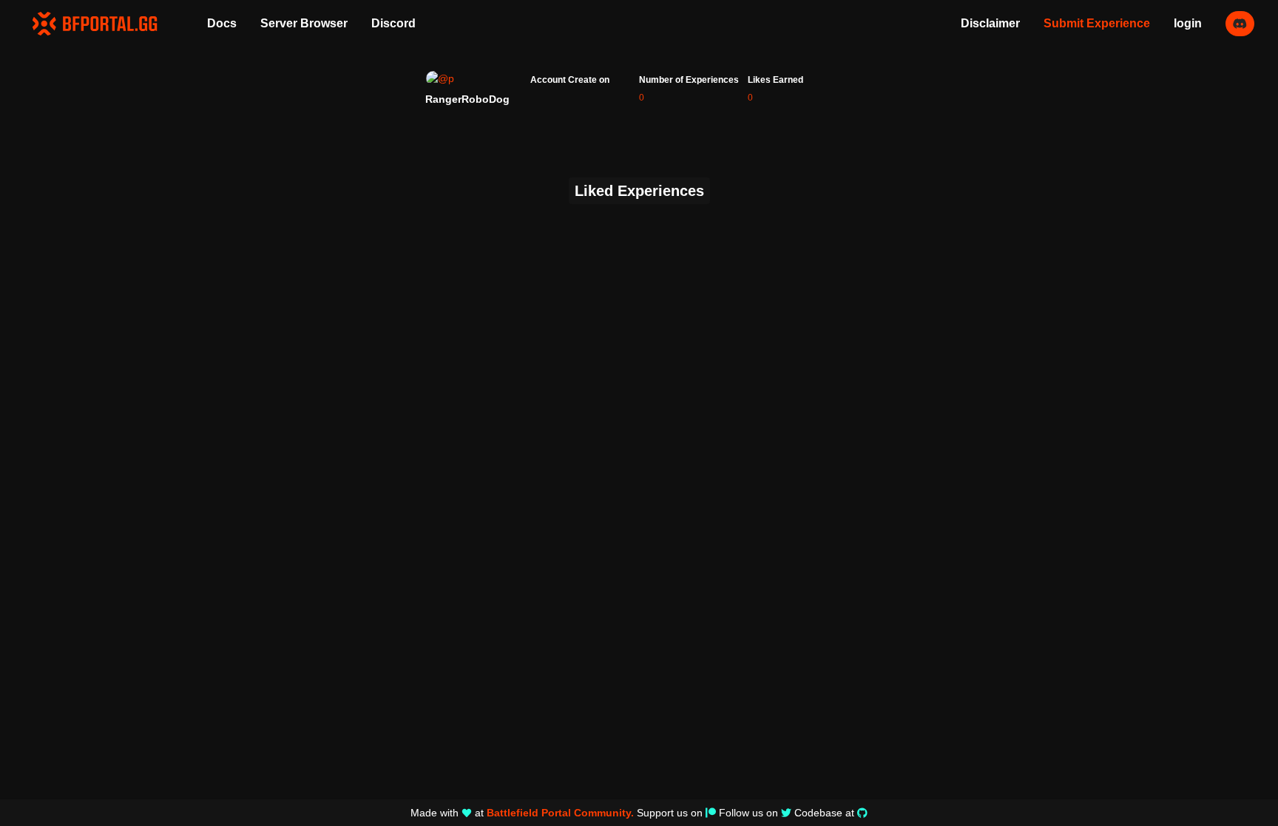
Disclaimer (990, 23)
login (1188, 23)
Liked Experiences (639, 191)
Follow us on (748, 813)
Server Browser (304, 23)
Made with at (522, 813)
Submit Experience (1097, 23)
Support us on (670, 813)
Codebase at (824, 813)
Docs (222, 23)
